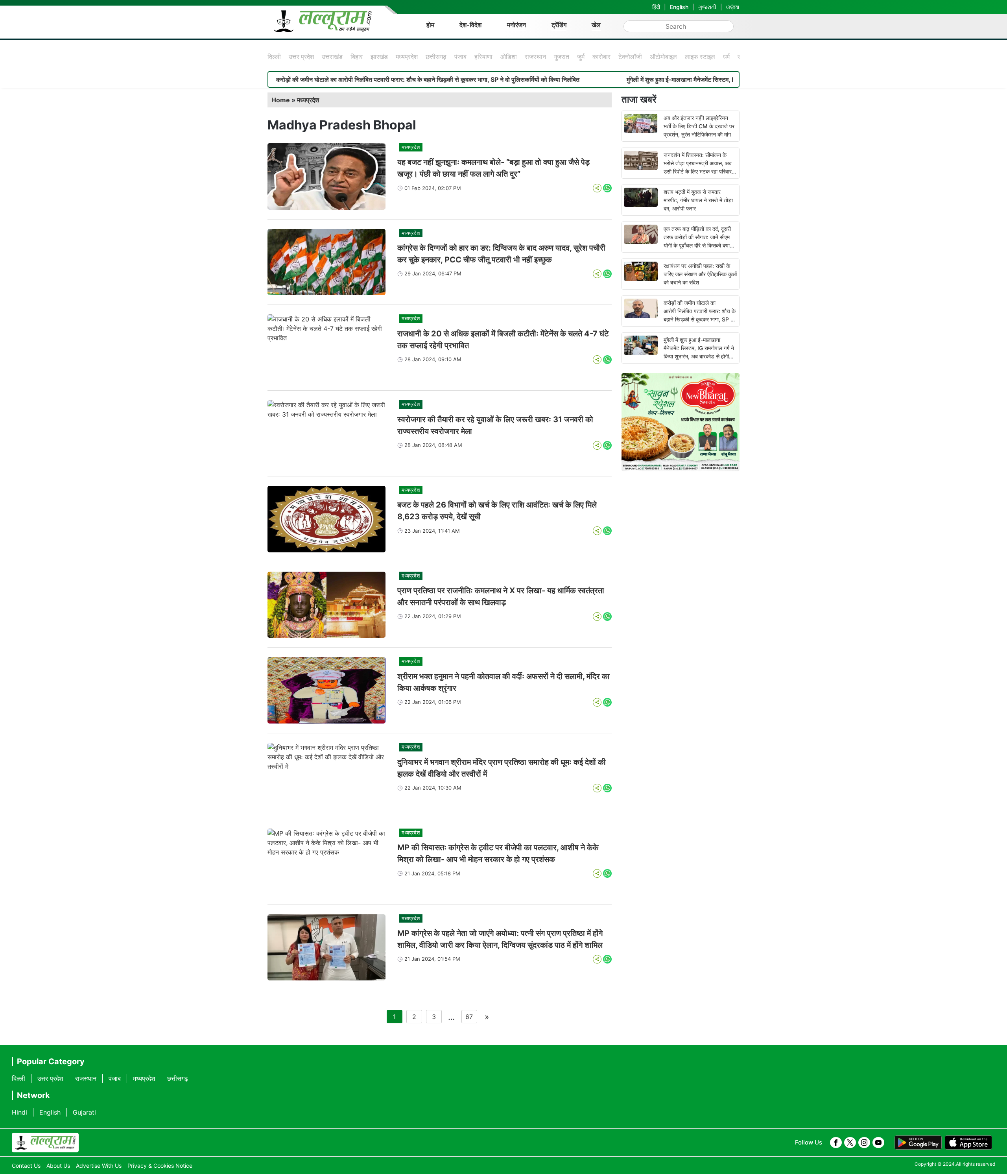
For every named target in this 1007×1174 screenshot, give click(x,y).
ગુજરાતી (707, 7)
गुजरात (561, 57)
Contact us (26, 1165)
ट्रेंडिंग (558, 25)
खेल (596, 25)
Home (280, 100)
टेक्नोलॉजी (630, 57)
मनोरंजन (516, 25)
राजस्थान (535, 57)
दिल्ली (274, 57)
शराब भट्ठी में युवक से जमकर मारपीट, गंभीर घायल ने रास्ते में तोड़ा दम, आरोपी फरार (698, 200)
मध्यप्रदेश (407, 57)
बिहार (356, 57)
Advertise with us (99, 1165)
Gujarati (84, 1112)
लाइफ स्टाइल (700, 57)
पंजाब (460, 57)
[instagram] (864, 1142)
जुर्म (581, 57)
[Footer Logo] (45, 1142)
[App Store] (968, 1142)
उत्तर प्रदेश (301, 57)
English (679, 7)
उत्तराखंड (332, 57)
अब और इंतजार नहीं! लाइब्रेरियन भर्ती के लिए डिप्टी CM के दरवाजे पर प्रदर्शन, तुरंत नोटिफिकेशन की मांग (699, 126)
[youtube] (878, 1142)
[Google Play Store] (918, 1142)
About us (58, 1165)
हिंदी (656, 7)
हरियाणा (483, 57)
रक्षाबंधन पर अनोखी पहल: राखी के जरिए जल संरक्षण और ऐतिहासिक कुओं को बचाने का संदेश (700, 274)
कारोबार (601, 57)
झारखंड (379, 57)
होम (430, 25)
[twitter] (850, 1142)
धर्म (726, 57)
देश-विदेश (470, 25)
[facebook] (836, 1142)
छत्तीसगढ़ (436, 57)
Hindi (19, 1112)
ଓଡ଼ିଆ (733, 7)
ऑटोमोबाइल (663, 57)
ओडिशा (508, 57)
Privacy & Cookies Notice (159, 1165)
